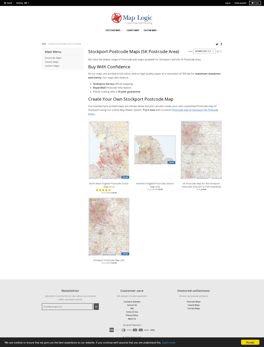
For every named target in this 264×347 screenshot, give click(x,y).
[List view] (221, 52)
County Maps (133, 30)
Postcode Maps (113, 30)
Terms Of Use (132, 311)
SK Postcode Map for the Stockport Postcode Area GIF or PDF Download (201, 185)
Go (96, 306)
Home (44, 44)
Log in (228, 3)
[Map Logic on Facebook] (221, 44)
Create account (240, 3)
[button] (103, 190)
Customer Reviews (132, 301)
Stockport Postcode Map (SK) (109, 260)
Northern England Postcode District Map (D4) (155, 185)
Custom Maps (150, 30)
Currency (19, 3)
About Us (132, 318)
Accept (250, 342)
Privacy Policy (132, 315)
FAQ (132, 308)
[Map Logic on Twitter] (217, 44)
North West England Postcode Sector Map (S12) (109, 185)
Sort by (190, 51)
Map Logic (136, 337)
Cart (256, 3)
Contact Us (132, 305)
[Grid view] (218, 52)
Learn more (168, 342)
